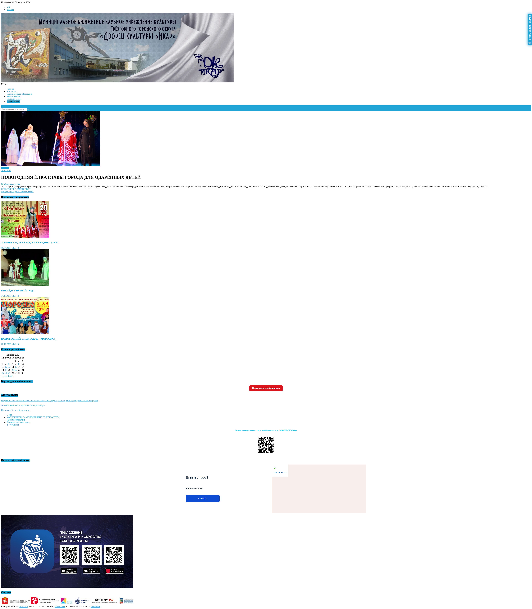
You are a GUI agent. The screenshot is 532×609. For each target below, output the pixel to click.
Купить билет (13, 102)
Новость (5, 168)
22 (16, 370)
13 (9, 367)
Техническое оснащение (18, 422)
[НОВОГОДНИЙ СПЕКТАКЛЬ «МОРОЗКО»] (25, 333)
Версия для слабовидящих (266, 388)
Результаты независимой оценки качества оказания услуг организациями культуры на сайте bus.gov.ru (49, 400)
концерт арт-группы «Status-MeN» (17, 191)
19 (6, 370)
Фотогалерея (13, 425)
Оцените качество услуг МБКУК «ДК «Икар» (23, 405)
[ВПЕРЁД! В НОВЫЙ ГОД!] (25, 285)
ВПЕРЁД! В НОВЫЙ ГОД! (17, 290)
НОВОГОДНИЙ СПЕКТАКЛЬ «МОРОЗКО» (28, 338)
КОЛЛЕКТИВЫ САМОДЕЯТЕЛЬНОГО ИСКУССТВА (33, 417)
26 (6, 373)
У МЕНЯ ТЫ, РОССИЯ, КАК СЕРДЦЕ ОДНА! (29, 242)
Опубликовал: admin (10, 184)
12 (6, 367)
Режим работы (13, 96)
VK (8, 7)
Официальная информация (19, 94)
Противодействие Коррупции (15, 410)
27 (9, 373)
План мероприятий (16, 420)
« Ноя (4, 376)
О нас (9, 415)
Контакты (11, 91)
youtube (10, 9)
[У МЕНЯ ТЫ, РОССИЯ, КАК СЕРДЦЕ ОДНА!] (25, 237)
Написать (203, 498)
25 (3, 373)
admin (14, 248)
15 (16, 367)
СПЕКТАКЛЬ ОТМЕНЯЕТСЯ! (16, 189)
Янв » (11, 376)
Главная (10, 89)
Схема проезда (14, 99)
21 (13, 370)
